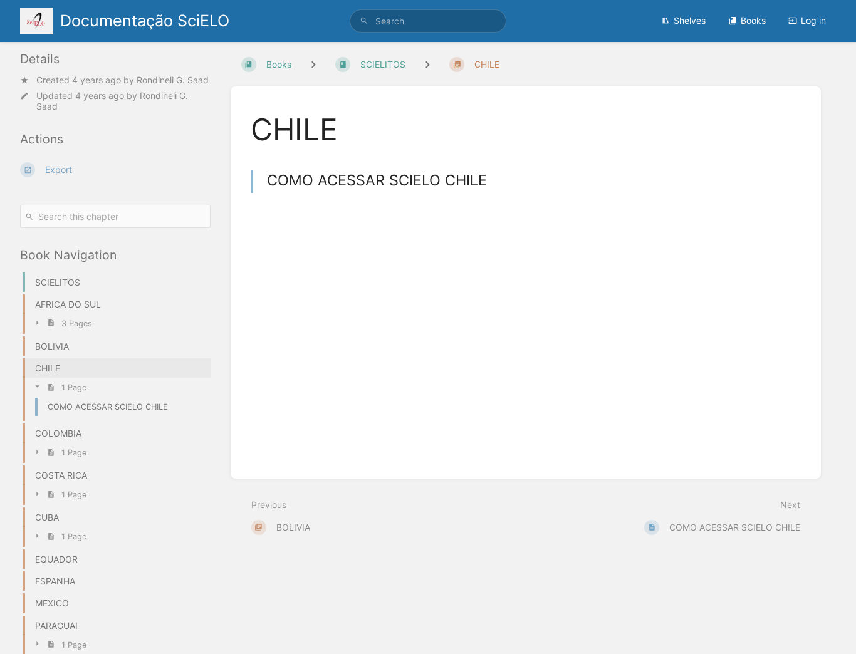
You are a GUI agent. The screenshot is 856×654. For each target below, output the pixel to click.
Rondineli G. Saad (173, 80)
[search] (428, 21)
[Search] (364, 21)
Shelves (690, 20)
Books (753, 20)
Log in (813, 20)
